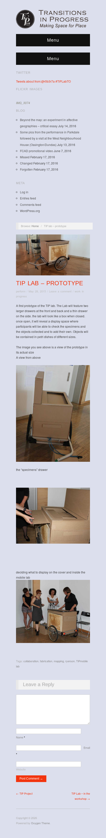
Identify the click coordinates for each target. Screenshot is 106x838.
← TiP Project (24, 793)
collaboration (30, 661)
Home (35, 226)
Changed (26, 163)
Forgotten (26, 169)
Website (21, 769)
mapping (59, 661)
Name (20, 737)
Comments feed (30, 204)
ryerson (70, 661)
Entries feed (28, 198)
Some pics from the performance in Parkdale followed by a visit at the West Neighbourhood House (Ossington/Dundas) (50, 138)
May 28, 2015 (37, 291)
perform (20, 291)
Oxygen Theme (40, 823)
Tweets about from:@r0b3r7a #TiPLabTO (43, 81)
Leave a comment (60, 291)
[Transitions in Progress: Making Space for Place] (53, 18)
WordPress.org (30, 211)
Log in (24, 192)
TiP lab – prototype (49, 283)
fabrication (46, 661)
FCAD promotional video (36, 151)
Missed (25, 157)
